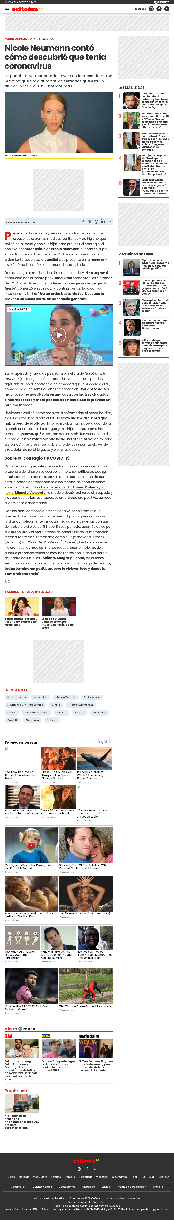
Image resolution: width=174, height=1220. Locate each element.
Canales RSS (18, 1186)
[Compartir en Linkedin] (103, 221)
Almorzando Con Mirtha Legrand (25, 704)
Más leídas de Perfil (136, 254)
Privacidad (88, 1186)
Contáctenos (67, 1186)
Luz (143, 1177)
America (61, 712)
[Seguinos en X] (166, 8)
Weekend (102, 1177)
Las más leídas (131, 87)
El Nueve (79, 712)
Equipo (106, 1186)
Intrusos (11, 712)
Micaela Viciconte (30, 492)
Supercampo (120, 1177)
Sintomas (52, 720)
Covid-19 (12, 720)
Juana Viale (40, 697)
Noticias (24, 1177)
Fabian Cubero (92, 697)
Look (134, 1177)
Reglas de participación (131, 1186)
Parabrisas (85, 1177)
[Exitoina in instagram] (151, 8)
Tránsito (158, 1186)
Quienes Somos (42, 1186)
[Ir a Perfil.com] (161, 3)
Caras (11, 1177)
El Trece (56, 704)
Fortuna (56, 1177)
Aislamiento (32, 720)
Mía (151, 1177)
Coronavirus (99, 712)
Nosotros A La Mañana (81, 704)
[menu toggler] (7, 9)
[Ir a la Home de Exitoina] (28, 9)
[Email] (109, 222)
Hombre (70, 1177)
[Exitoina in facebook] (159, 8)
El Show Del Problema (36, 712)
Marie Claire (40, 1177)
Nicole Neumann (16, 697)
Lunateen (163, 1177)
